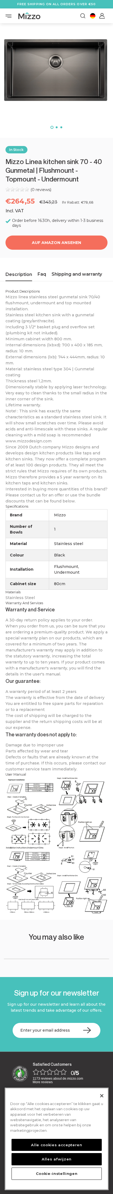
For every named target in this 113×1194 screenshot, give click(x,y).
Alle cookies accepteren (56, 1145)
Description (18, 274)
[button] (51, 127)
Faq (42, 274)
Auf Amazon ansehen (56, 242)
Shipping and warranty (77, 274)
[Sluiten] (102, 1096)
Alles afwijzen (57, 1159)
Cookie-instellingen (56, 1173)
